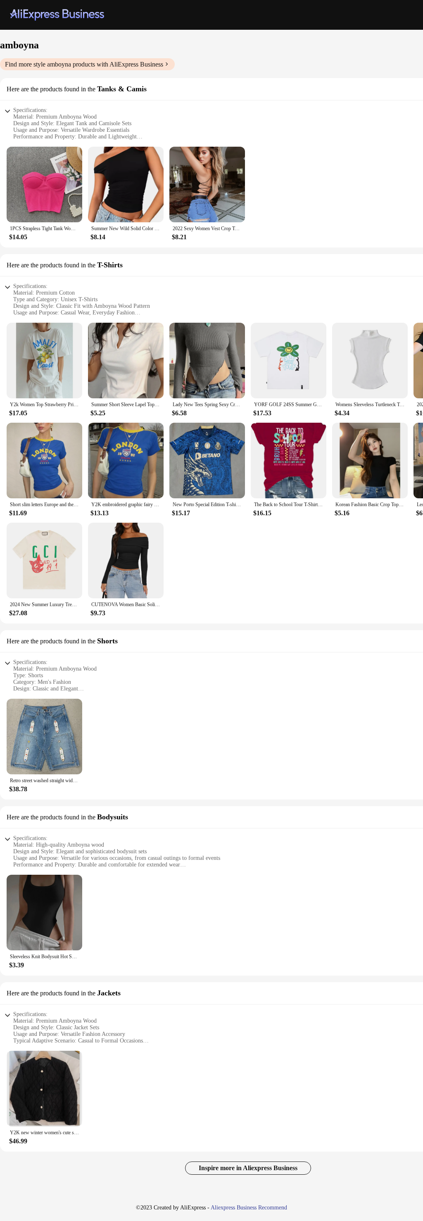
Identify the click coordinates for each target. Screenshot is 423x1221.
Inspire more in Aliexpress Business (248, 1167)
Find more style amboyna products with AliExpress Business (84, 64)
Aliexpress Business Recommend (249, 1207)
